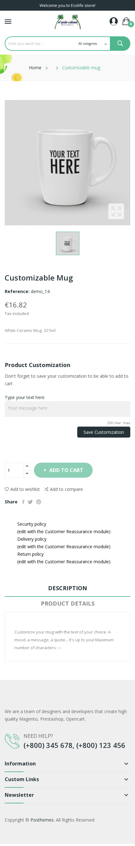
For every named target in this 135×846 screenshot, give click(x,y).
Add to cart (66, 470)
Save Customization (104, 432)
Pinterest (39, 502)
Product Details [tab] (67, 603)
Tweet (30, 502)
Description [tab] (67, 588)
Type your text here (25, 397)
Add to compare (66, 489)
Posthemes (42, 820)
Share (23, 502)
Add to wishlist (25, 489)
